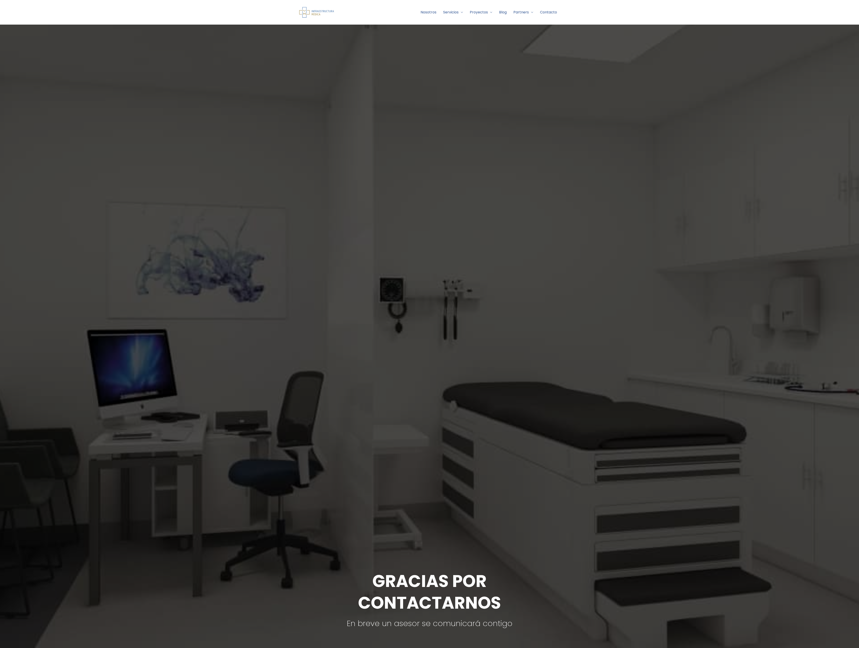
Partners (521, 12)
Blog (503, 12)
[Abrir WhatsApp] (848, 637)
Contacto (548, 12)
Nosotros (428, 12)
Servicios (451, 12)
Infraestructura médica (372, 12)
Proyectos (479, 12)
